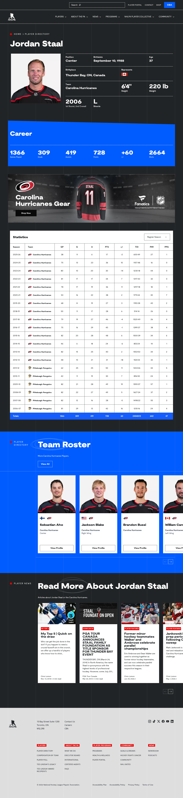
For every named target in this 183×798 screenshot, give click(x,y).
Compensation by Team (48, 755)
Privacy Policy (133, 785)
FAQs (67, 769)
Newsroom (153, 751)
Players (59, 16)
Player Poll (42, 760)
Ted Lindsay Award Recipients (45, 770)
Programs (111, 16)
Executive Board (72, 755)
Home (17, 34)
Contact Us (70, 721)
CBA (169, 5)
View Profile (56, 548)
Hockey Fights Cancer (130, 755)
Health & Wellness (101, 755)
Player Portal (135, 5)
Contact (149, 5)
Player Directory (37, 34)
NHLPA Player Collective (137, 16)
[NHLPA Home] (12, 17)
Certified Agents (72, 764)
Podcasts (152, 755)
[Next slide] (170, 561)
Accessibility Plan (99, 785)
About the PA (78, 16)
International (71, 760)
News (95, 16)
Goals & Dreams (127, 751)
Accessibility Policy (117, 785)
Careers (68, 725)
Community (165, 16)
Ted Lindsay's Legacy (46, 764)
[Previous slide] (165, 561)
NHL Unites (133, 764)
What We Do (70, 751)
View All (45, 464)
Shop (158, 5)
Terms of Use (147, 785)
